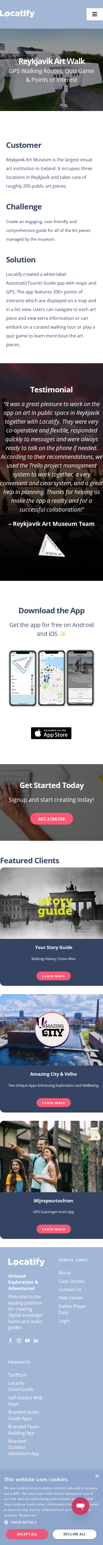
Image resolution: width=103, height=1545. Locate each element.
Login (64, 1321)
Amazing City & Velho (53, 1074)
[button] (51, 1522)
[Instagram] (19, 1340)
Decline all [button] (74, 1534)
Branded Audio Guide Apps (23, 1415)
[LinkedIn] (36, 1340)
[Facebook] (10, 1340)
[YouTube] (27, 1340)
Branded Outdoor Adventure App (23, 1447)
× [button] (97, 1476)
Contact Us (70, 1289)
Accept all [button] (27, 1534)
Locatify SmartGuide (20, 1386)
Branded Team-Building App (24, 1430)
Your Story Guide (53, 947)
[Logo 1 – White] (17, 12)
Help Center (71, 1298)
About (65, 1273)
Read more (28, 1515)
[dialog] (51, 1507)
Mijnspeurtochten (53, 1201)
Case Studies (72, 1281)
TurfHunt (17, 1375)
